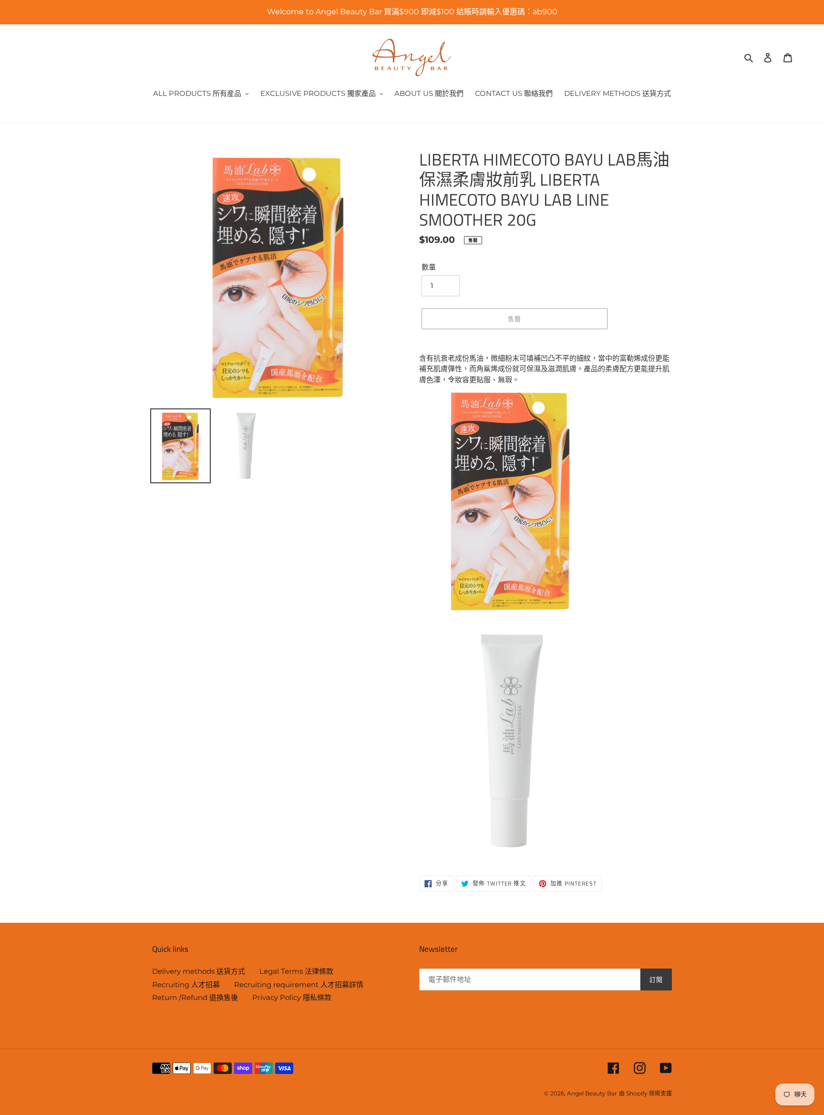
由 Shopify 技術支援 (645, 1093)
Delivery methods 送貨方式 (198, 971)
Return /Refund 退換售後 (195, 997)
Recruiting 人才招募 (186, 984)
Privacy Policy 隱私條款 (291, 997)
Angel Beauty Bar (592, 1093)
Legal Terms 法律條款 (296, 971)
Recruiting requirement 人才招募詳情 (298, 984)
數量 (429, 266)
